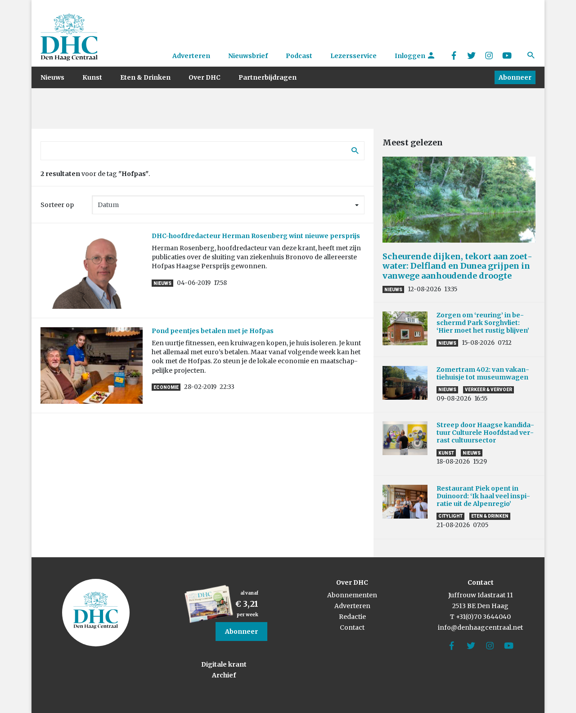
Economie (166, 387)
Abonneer (515, 77)
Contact (352, 627)
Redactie (352, 617)
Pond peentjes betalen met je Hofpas (213, 331)
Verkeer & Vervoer (488, 389)
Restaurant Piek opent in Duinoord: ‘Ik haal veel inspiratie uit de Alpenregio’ (483, 496)
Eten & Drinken (145, 77)
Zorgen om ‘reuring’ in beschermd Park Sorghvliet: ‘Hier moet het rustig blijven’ (482, 322)
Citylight (450, 516)
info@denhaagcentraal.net (480, 627)
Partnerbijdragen (267, 77)
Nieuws (52, 77)
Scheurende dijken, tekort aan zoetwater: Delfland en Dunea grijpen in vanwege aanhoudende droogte (457, 266)
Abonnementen (352, 595)
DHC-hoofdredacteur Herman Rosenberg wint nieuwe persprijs (256, 236)
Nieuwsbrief (248, 56)
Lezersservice (353, 56)
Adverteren (191, 56)
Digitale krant (224, 664)
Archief (224, 675)
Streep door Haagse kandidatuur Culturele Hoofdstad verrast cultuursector (485, 432)
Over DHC (204, 77)
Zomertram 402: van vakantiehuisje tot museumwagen (483, 373)
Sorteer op (57, 205)
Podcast (299, 56)
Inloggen (411, 56)
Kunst (92, 77)
